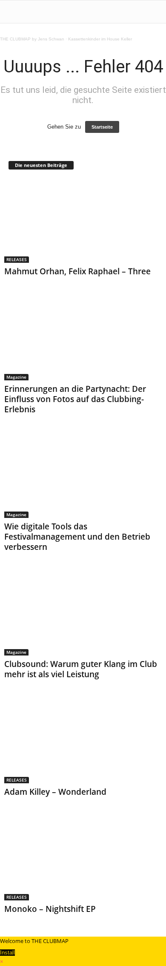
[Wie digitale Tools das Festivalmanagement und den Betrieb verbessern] (83, 476)
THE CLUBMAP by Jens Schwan (32, 39)
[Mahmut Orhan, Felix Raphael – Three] (83, 221)
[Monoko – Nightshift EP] (83, 858)
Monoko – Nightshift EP (50, 908)
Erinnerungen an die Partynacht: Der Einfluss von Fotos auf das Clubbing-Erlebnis (75, 399)
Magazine (16, 377)
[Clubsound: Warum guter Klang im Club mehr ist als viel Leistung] (83, 614)
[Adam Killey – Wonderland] (83, 741)
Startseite (102, 126)
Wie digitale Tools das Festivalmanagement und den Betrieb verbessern (77, 536)
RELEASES (16, 259)
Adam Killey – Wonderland (55, 791)
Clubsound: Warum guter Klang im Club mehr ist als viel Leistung (80, 669)
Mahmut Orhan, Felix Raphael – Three (77, 271)
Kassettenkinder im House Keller (100, 39)
